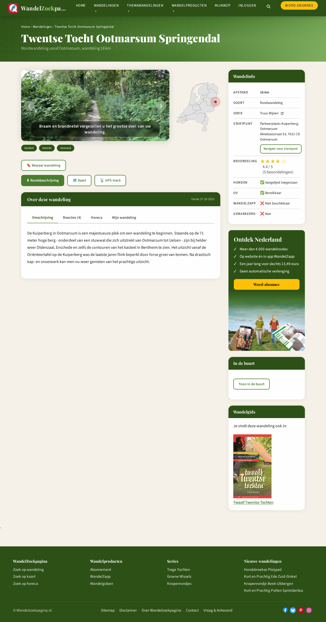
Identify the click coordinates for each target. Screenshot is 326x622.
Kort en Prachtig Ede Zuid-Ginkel (270, 576)
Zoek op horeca (25, 583)
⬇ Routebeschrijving (42, 180)
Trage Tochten (178, 569)
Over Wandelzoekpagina (161, 610)
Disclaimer (128, 610)
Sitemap (108, 610)
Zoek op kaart (24, 576)
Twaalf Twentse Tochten (253, 502)
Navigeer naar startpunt (281, 148)
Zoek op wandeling (28, 569)
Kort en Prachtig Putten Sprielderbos (273, 590)
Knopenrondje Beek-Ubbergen (268, 583)
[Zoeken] (268, 7)
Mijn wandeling (124, 217)
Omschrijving (42, 217)
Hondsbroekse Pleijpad (262, 569)
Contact (192, 610)
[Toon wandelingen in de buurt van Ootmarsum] (215, 102)
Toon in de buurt (251, 384)
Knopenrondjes (179, 583)
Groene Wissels (179, 576)
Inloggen (247, 5)
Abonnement (100, 569)
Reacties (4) (72, 217)
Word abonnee (299, 5)
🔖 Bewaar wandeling (43, 165)
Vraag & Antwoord (217, 610)
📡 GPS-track (110, 180)
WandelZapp (100, 576)
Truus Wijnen (269, 113)
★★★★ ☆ (273, 161)
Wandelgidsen (101, 583)
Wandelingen (42, 26)
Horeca (96, 217)
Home (81, 5)
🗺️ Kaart (79, 180)
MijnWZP (222, 5)
